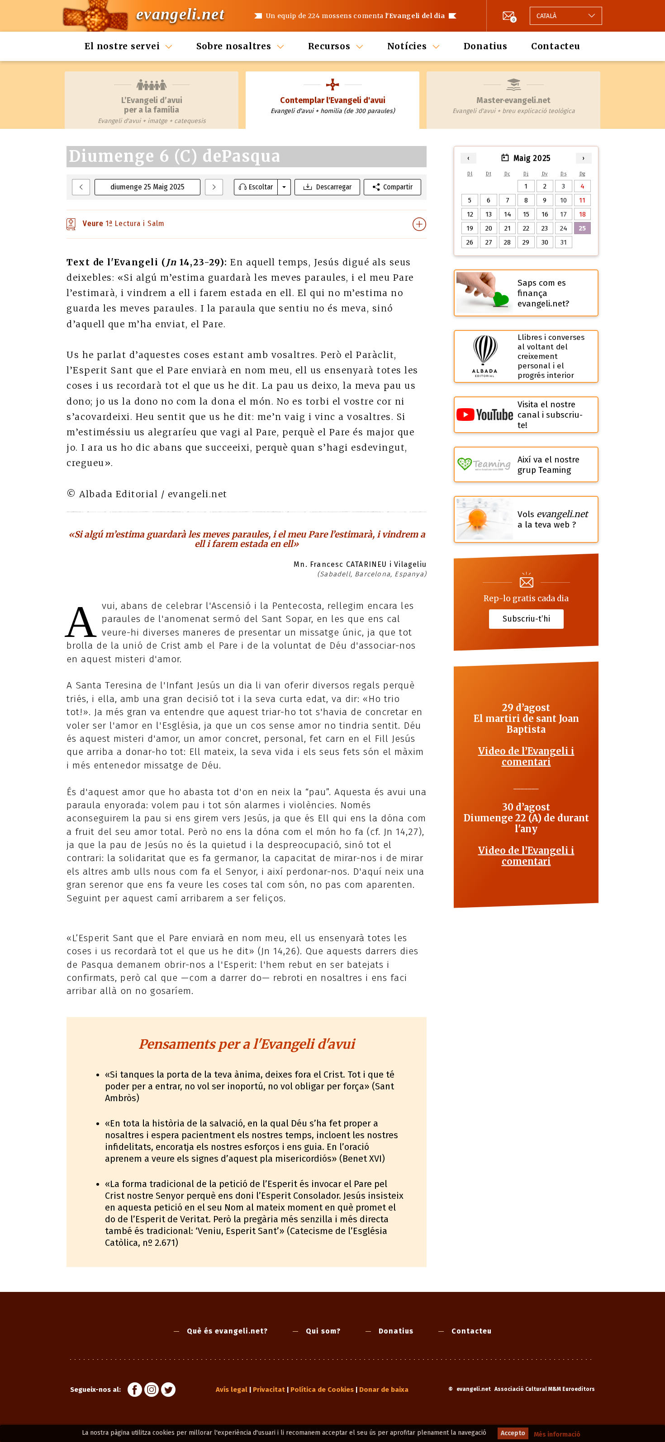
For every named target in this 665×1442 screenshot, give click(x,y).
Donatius (486, 46)
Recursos (329, 46)
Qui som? (323, 1331)
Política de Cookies (322, 1389)
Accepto (513, 1433)
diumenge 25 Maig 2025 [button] (147, 187)
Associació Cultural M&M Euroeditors (544, 1389)
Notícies (407, 46)
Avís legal (231, 1389)
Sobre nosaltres (233, 46)
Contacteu (555, 46)
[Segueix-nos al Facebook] (135, 1391)
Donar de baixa (383, 1389)
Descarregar (334, 187)
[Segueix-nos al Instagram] (151, 1391)
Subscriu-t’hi (526, 619)
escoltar (261, 187)
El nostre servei (122, 46)
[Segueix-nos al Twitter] (168, 1391)
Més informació (557, 1434)
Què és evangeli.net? (227, 1331)
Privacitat (269, 1389)
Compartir (398, 187)
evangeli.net (180, 14)
